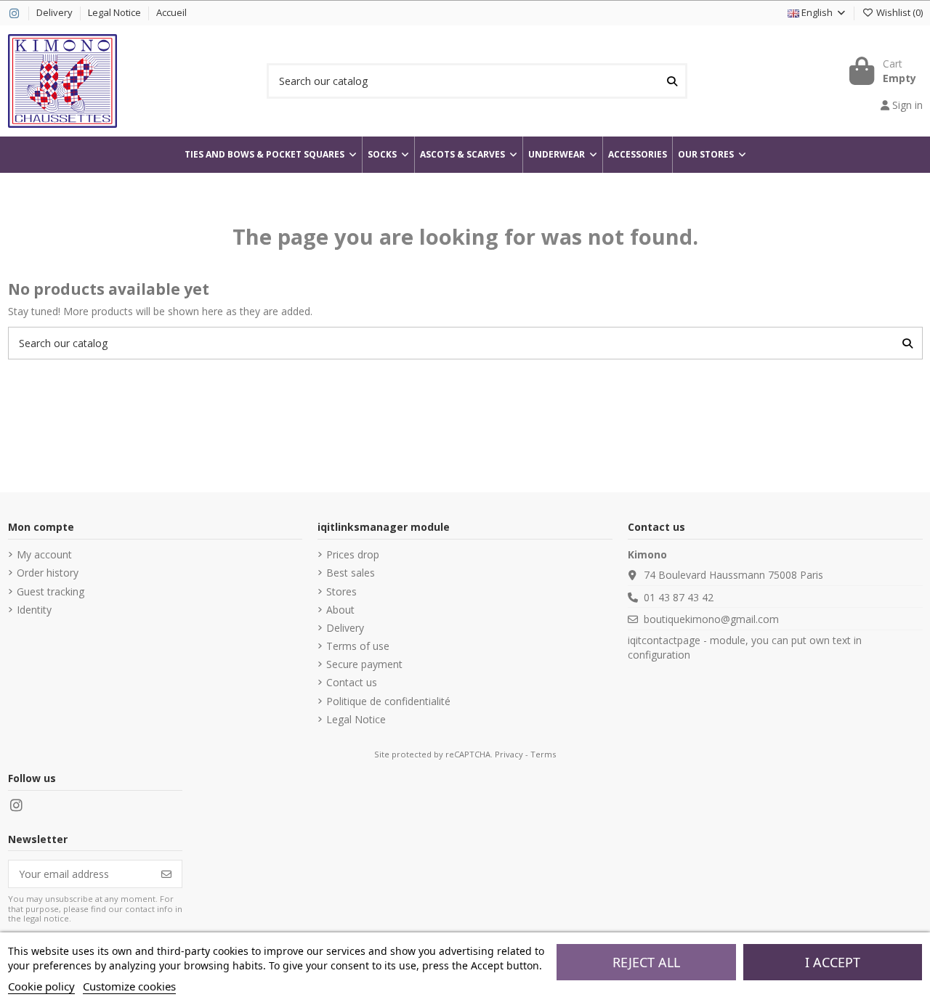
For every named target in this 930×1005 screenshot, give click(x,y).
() (899, 12)
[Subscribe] (166, 874)
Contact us (351, 682)
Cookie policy (41, 986)
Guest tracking (50, 591)
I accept (832, 962)
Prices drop (352, 554)
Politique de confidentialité (388, 701)
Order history (47, 572)
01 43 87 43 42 (678, 597)
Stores (341, 591)
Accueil (171, 12)
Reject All (646, 962)
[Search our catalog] (672, 81)
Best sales (350, 572)
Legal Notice (115, 12)
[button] (711, 155)
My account (44, 554)
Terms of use (357, 646)
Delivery (55, 12)
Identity (34, 610)
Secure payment (364, 664)
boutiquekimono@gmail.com (711, 619)
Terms (543, 754)
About (340, 610)
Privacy (509, 754)
